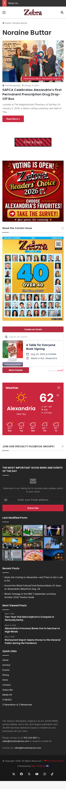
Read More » (13, 118)
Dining (5, 675)
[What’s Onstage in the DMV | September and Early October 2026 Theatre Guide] (54, 530)
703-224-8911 (30, 737)
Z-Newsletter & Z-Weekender (17, 704)
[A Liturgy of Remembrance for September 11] (54, 542)
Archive (6, 665)
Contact (6, 685)
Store (5, 680)
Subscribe (7, 689)
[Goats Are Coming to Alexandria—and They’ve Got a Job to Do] (12, 530)
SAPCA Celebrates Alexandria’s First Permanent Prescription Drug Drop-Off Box (32, 94)
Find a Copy (33, 142)
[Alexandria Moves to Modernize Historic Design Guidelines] (12, 542)
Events (5, 670)
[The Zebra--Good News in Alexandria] (33, 12)
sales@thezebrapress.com (15, 741)
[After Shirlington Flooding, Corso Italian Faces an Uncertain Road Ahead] (33, 542)
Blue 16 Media (38, 766)
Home (7, 23)
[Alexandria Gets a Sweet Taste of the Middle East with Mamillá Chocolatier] (12, 555)
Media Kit (7, 694)
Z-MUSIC (7, 699)
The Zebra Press (55, 761)
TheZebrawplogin (13, 85)
